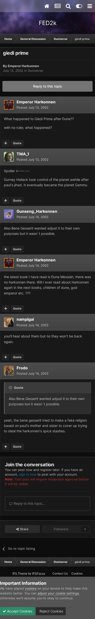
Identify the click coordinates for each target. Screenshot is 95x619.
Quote (17, 143)
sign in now (28, 474)
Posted (32, 107)
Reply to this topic (47, 86)
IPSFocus (38, 573)
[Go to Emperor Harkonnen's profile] (9, 105)
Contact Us (60, 573)
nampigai (25, 319)
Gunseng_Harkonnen (37, 211)
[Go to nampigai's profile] (9, 322)
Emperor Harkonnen (23, 66)
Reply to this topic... (29, 503)
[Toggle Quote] (11, 387)
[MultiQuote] (6, 143)
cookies (31, 588)
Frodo (22, 367)
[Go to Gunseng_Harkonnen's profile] (9, 214)
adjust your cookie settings (58, 593)
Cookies (77, 573)
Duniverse (35, 70)
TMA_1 (23, 153)
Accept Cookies (19, 611)
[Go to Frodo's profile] (9, 371)
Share (23, 529)
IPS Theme (19, 573)
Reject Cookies (50, 611)
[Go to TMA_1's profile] (9, 157)
